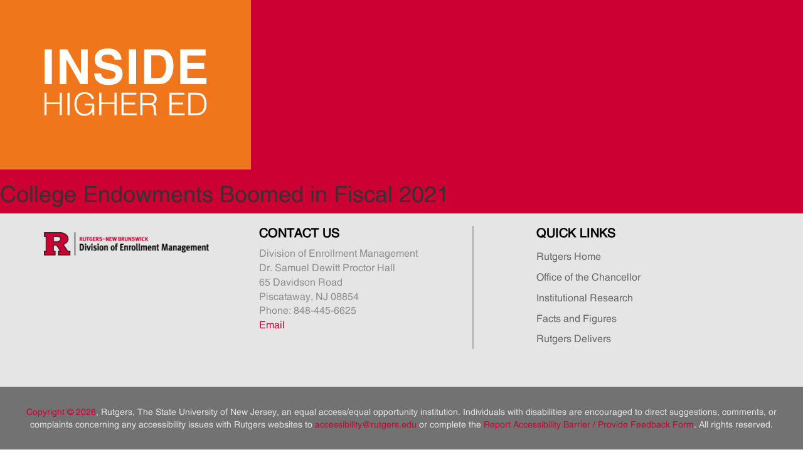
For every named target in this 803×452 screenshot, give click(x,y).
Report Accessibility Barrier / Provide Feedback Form (589, 424)
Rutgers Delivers (573, 338)
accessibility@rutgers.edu (366, 424)
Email (272, 324)
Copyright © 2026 (61, 412)
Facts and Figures (576, 318)
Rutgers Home (568, 256)
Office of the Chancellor (588, 276)
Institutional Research (584, 297)
